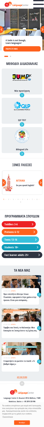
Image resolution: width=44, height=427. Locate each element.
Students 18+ (11, 247)
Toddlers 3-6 (11, 224)
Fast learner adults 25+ (16, 255)
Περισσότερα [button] (7, 417)
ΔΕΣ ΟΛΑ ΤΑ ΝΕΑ (22, 377)
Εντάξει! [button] (22, 423)
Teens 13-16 (10, 239)
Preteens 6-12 (11, 232)
